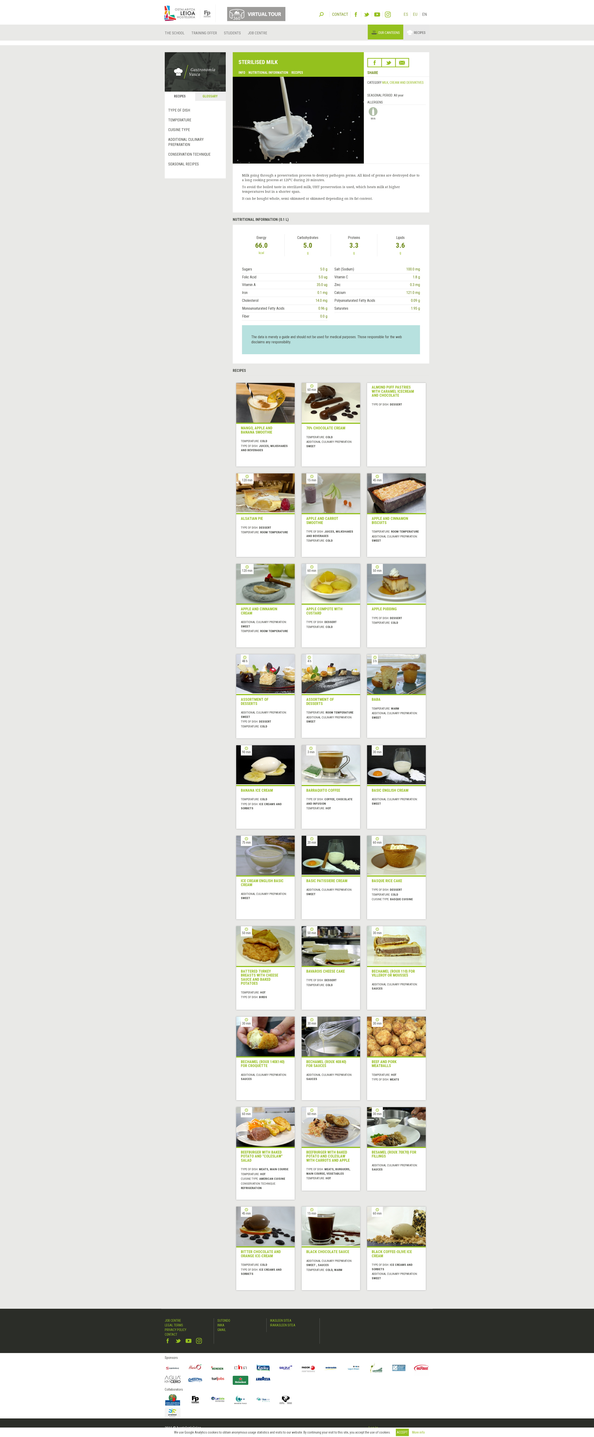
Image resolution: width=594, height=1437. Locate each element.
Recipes (420, 33)
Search (321, 13)
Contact (171, 1334)
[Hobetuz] (241, 1400)
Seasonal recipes (183, 164)
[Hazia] (195, 1368)
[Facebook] (356, 14)
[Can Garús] (376, 1368)
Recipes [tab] (180, 96)
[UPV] (286, 1400)
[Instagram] (388, 14)
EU (415, 14)
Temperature (179, 120)
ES (406, 14)
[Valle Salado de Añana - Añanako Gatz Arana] (399, 1368)
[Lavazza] (263, 1378)
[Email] (402, 63)
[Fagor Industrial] (308, 1368)
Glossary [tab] (210, 96)
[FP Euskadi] (195, 1400)
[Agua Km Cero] (173, 1379)
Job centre (257, 33)
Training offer (204, 33)
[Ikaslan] (263, 1400)
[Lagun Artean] (354, 1368)
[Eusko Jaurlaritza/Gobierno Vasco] (173, 1400)
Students (232, 33)
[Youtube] (377, 14)
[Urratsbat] (173, 1413)
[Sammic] (173, 1368)
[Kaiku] (263, 1368)
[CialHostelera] (241, 1368)
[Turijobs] (218, 1379)
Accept (402, 1432)
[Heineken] (218, 1368)
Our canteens (389, 33)
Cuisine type (179, 130)
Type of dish (179, 110)
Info (242, 72)
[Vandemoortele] (331, 1368)
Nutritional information (268, 72)
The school (174, 33)
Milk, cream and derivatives (403, 82)
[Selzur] (286, 1368)
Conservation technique (189, 154)
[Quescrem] (195, 1380)
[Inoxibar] (421, 1368)
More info (418, 1432)
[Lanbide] (218, 1400)
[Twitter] (366, 14)
